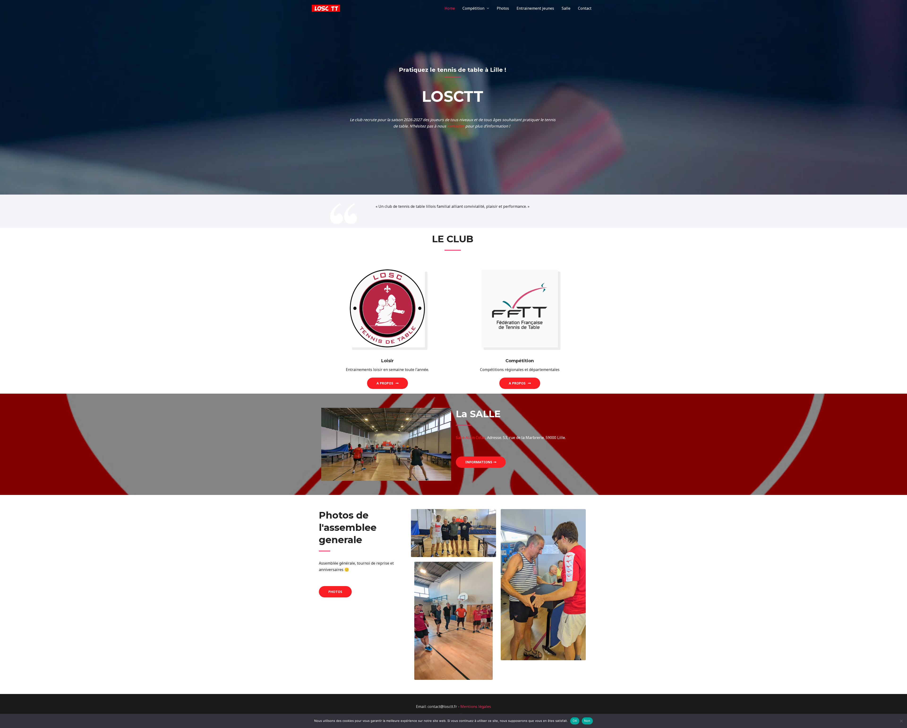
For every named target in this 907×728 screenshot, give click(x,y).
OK (575, 721)
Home (450, 8)
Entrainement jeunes (535, 8)
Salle (566, 8)
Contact (584, 8)
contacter (455, 126)
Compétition (473, 8)
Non (587, 721)
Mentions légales (475, 706)
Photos (503, 8)
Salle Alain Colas (470, 437)
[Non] (901, 721)
